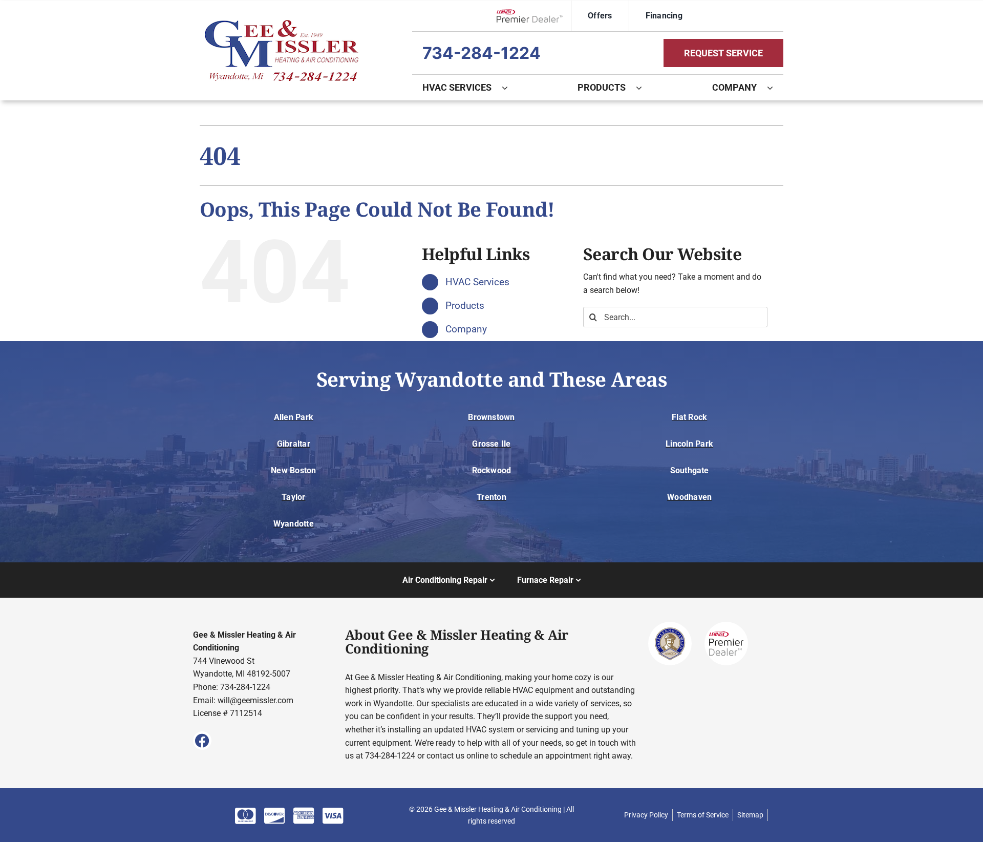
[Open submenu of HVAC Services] (510, 87)
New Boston (293, 470)
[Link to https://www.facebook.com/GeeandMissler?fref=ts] (202, 740)
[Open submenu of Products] (644, 87)
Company (466, 329)
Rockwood (491, 470)
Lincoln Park (689, 444)
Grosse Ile (491, 444)
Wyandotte (293, 524)
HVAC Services (477, 282)
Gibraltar (293, 444)
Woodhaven (689, 497)
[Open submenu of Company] (775, 87)
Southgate (689, 470)
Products (464, 305)
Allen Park (293, 417)
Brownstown (491, 417)
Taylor (293, 497)
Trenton (491, 497)
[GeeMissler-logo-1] (281, 24)
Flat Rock (689, 417)
